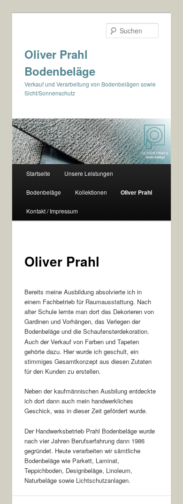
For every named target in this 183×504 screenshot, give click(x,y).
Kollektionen (91, 192)
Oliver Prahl (136, 192)
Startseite (38, 173)
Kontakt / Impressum (52, 211)
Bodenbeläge (43, 192)
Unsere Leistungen (88, 173)
